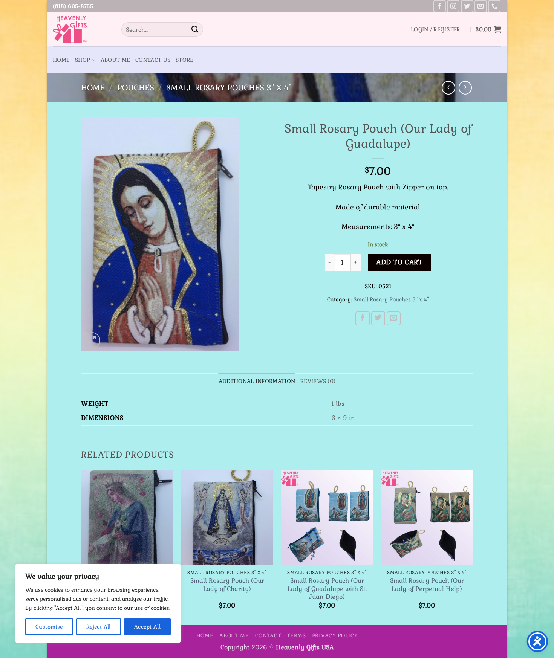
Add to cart (399, 262)
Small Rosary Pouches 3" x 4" (228, 87)
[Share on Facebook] (362, 318)
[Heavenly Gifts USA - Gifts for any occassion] (81, 29)
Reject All (98, 626)
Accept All (147, 626)
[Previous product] (465, 87)
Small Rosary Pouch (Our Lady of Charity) (227, 584)
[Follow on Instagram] (453, 6)
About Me (115, 59)
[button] (435, 29)
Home (61, 59)
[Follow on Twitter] (467, 6)
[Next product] (448, 87)
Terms (296, 635)
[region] (98, 603)
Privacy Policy (335, 635)
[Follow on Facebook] (439, 6)
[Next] (472, 546)
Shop (82, 59)
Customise (49, 626)
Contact (268, 635)
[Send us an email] (480, 6)
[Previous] (81, 546)
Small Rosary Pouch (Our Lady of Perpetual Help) (427, 584)
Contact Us (152, 59)
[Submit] (195, 29)
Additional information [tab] (257, 381)
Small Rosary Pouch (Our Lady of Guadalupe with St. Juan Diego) (327, 589)
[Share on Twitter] (378, 318)
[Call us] (494, 6)
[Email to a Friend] (394, 318)
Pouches (135, 87)
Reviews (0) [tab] (317, 381)
